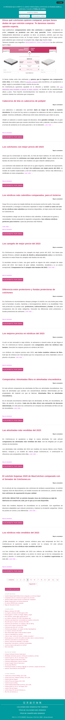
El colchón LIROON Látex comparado (14, 603)
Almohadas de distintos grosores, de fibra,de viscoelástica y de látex (22, 656)
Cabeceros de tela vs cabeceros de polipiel (24, 101)
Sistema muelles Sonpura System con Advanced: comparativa (20, 599)
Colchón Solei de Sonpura (11, 679)
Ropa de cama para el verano (12, 605)
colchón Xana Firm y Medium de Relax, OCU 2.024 (17, 677)
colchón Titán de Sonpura (11, 688)
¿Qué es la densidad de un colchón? (14, 634)
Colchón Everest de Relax (11, 683)
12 (57, 580)
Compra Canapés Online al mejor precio (14, 663)
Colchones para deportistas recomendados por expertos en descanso (22, 620)
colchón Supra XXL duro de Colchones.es (15, 690)
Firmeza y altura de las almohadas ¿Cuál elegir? (17, 641)
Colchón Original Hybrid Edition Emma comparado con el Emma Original (22, 596)
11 (53, 580)
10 (49, 580)
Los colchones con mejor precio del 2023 (23, 147)
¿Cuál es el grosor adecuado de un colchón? (16, 645)
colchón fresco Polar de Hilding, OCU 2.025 (15, 675)
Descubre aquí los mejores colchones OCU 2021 (17, 621)
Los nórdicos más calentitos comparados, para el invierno (31, 195)
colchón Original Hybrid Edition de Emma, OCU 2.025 (18, 684)
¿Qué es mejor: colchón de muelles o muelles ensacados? (19, 636)
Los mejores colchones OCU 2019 (13, 630)
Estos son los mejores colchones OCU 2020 (16, 625)
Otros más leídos (9, 646)
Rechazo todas (24, 16)
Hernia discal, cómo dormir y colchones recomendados (18, 643)
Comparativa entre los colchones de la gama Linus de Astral (19, 597)
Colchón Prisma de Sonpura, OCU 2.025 (15, 681)
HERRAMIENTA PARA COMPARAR (37, 42)
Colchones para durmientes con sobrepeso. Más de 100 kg (19, 623)
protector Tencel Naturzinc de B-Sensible (15, 668)
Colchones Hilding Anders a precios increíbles (16, 661)
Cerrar (59, 2)
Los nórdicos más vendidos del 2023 (20, 532)
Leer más (49, 125)
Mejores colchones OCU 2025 (12, 611)
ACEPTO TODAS (32, 12)
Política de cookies (40, 9)
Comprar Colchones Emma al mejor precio (15, 654)
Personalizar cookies (38, 16)
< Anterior (11, 580)
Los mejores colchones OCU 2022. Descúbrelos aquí (18, 618)
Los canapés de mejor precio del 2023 (21, 243)
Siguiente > (33, 584)
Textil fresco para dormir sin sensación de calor (16, 639)
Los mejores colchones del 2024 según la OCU (16, 613)
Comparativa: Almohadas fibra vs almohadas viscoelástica (31, 379)
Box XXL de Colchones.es (11, 692)
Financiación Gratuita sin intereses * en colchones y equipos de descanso (25, 666)
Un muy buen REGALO (10, 665)
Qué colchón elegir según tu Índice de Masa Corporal (18, 632)
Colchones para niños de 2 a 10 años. (14, 627)
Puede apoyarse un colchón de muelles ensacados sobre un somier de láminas (24, 638)
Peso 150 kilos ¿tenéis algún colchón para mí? (16, 616)
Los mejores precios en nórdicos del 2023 (23, 333)
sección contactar (32, 82)
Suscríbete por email (13, 137)
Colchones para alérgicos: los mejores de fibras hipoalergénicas (20, 629)
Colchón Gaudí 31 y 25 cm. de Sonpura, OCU (16, 657)
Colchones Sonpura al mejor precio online (15, 659)
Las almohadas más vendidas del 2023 (21, 430)
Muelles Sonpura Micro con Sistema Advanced (16, 601)
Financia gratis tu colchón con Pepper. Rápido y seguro (18, 614)
